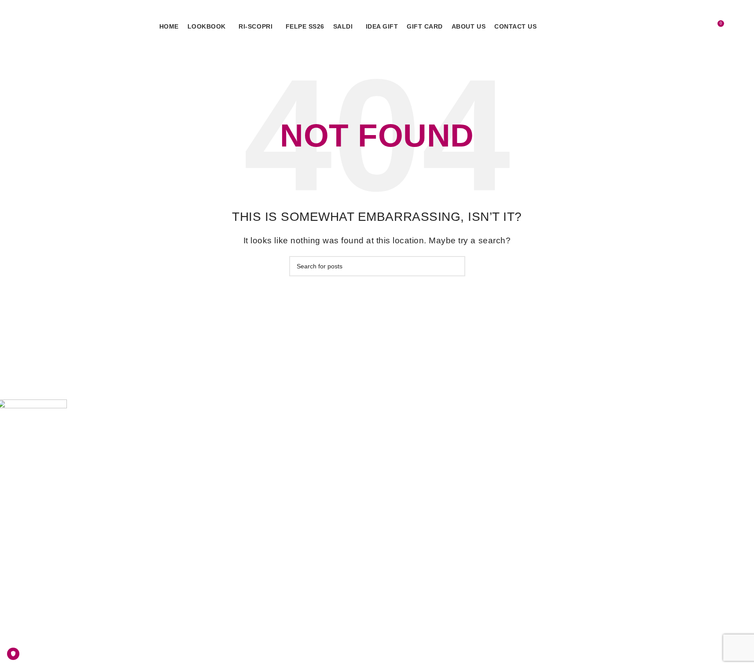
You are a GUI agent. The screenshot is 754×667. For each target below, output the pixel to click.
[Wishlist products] (700, 27)
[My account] (668, 27)
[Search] (684, 27)
